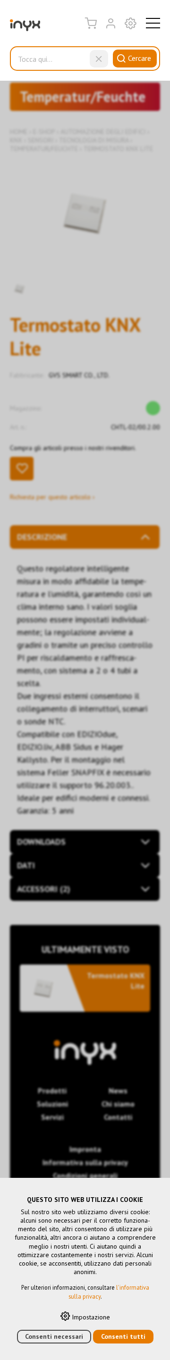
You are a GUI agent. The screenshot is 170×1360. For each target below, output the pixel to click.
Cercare (139, 58)
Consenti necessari (54, 1336)
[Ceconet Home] (25, 27)
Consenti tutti (123, 1336)
